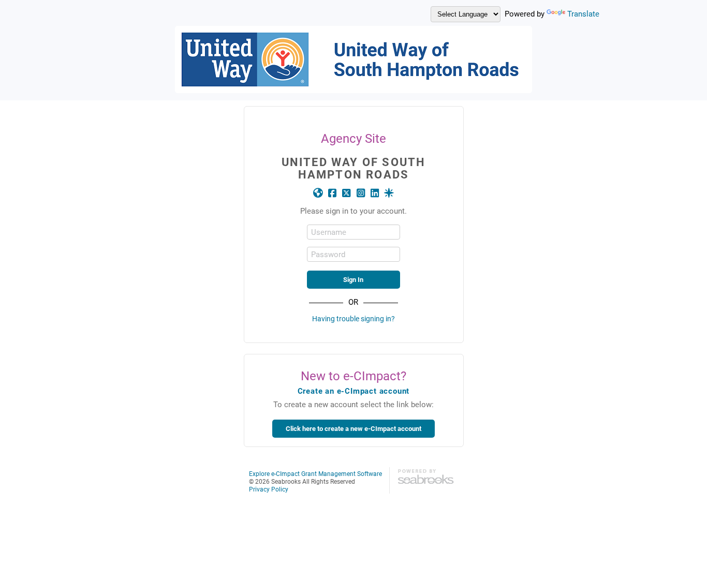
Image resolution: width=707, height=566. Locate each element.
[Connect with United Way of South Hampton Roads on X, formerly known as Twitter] (346, 193)
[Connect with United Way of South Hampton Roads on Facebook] (332, 193)
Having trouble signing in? (353, 318)
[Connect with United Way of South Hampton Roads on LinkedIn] (374, 193)
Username (328, 232)
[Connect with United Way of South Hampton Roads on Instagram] (360, 193)
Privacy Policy (268, 489)
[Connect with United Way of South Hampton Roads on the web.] (318, 193)
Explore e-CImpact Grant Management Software (315, 473)
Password (328, 254)
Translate (583, 13)
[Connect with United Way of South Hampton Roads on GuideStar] (389, 193)
